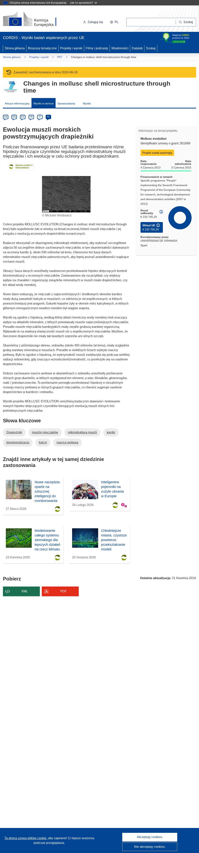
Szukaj (150, 48)
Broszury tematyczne (42, 48)
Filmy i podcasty (97, 48)
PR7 (59, 57)
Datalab (137, 48)
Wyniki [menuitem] (87, 103)
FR (31, 116)
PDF (63, 591)
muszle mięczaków (45, 432)
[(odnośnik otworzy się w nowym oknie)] (34, 19)
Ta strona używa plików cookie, (26, 838)
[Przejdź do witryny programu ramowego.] (10, 86)
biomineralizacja (17, 442)
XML (24, 591)
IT (40, 116)
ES (22, 116)
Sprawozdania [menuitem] (66, 103)
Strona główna (15, 48)
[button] (114, 22)
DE (5, 116)
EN (14, 116)
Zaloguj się (95, 22)
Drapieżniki (14, 432)
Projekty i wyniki (71, 48)
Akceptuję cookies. (150, 837)
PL (48, 116)
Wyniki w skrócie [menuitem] (43, 103)
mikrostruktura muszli (82, 432)
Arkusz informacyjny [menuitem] (17, 103)
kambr (111, 432)
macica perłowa (67, 442)
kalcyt (43, 442)
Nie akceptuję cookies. (149, 846)
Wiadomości (119, 48)
